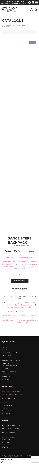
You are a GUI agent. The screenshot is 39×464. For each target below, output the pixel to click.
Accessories (13, 25)
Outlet (5, 368)
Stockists (6, 355)
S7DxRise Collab (9, 371)
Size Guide (6, 357)
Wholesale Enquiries (11, 391)
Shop (4, 350)
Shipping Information (11, 360)
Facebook (29, 2)
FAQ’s (4, 373)
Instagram (33, 2)
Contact (6, 379)
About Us (6, 376)
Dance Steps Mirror (23, 305)
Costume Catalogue (11, 352)
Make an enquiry (19, 289)
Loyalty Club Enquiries (12, 394)
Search (4, 32)
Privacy (5, 456)
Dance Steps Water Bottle (19, 307)
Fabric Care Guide (9, 366)
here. (31, 257)
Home (4, 25)
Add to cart (19, 281)
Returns (5, 363)
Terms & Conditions (28, 266)
